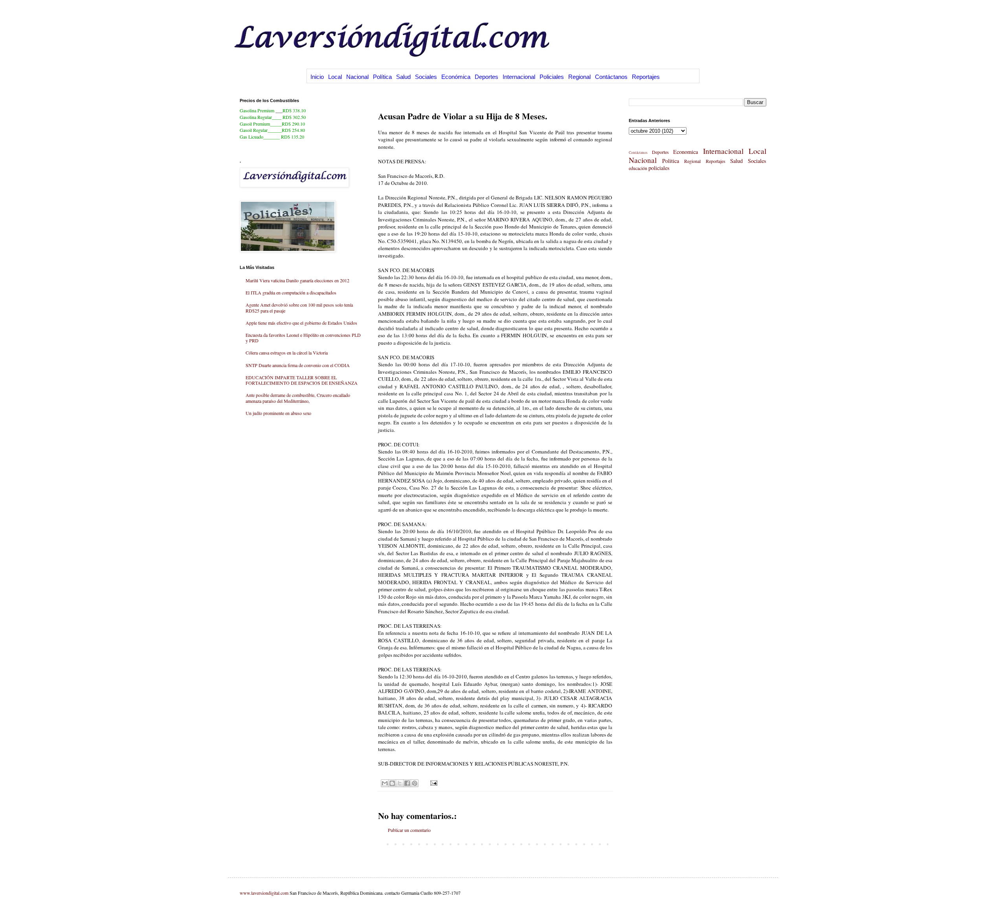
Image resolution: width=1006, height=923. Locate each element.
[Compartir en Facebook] (407, 783)
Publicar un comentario (409, 830)
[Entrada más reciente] (380, 844)
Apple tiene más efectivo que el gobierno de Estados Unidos (301, 323)
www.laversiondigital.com (264, 893)
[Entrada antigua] (610, 844)
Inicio (317, 76)
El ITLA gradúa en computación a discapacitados (291, 292)
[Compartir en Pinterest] (415, 783)
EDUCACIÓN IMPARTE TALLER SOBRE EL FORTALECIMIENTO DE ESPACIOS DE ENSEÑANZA (302, 380)
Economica (685, 151)
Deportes (486, 76)
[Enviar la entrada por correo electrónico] (432, 782)
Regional (579, 76)
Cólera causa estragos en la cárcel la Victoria (287, 352)
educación (638, 168)
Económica (455, 76)
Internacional (519, 76)
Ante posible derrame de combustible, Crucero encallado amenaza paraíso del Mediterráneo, (298, 398)
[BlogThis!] (392, 783)
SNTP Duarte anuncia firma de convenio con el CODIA (298, 365)
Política (382, 76)
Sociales (426, 76)
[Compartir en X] (400, 783)
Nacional (357, 76)
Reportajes (646, 76)
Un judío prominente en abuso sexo (278, 413)
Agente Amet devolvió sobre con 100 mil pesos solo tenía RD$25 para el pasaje (299, 307)
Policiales (552, 76)
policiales (659, 168)
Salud (403, 76)
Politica (670, 160)
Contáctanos (611, 76)
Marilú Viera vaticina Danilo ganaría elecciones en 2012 (297, 280)
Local (335, 76)
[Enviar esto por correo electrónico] (385, 783)
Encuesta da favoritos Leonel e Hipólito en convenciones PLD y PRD (303, 338)
